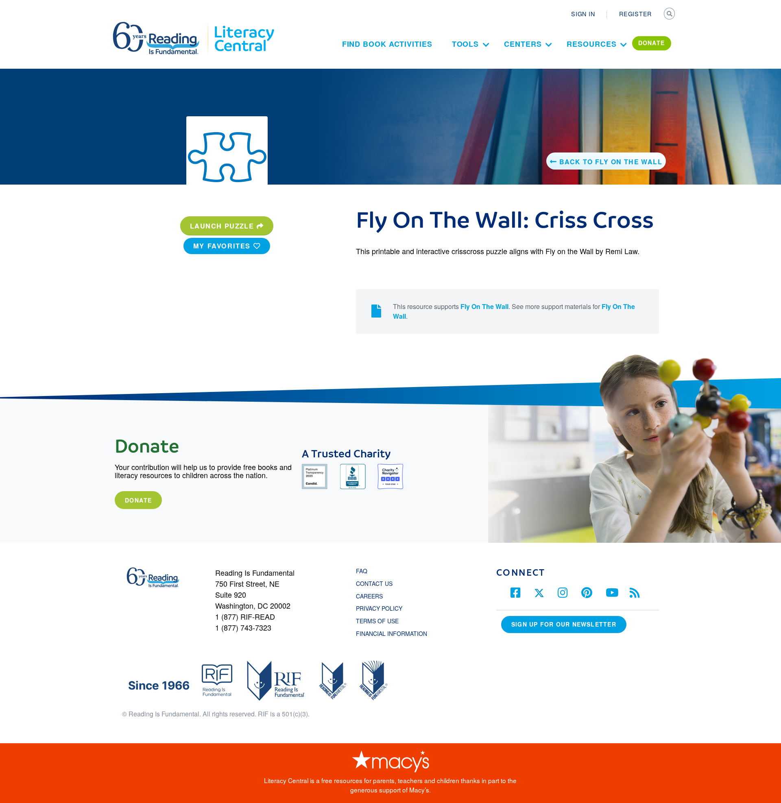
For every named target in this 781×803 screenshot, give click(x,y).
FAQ (361, 571)
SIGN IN (583, 14)
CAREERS (369, 596)
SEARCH (670, 15)
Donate (138, 500)
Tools (465, 44)
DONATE (651, 43)
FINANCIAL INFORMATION (391, 633)
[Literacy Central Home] (244, 25)
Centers (522, 44)
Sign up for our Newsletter (563, 624)
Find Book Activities (387, 44)
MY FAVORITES (223, 245)
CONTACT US (376, 583)
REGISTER (635, 14)
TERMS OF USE (381, 621)
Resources (591, 44)
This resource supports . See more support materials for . (514, 311)
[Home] (162, 25)
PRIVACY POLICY (379, 608)
